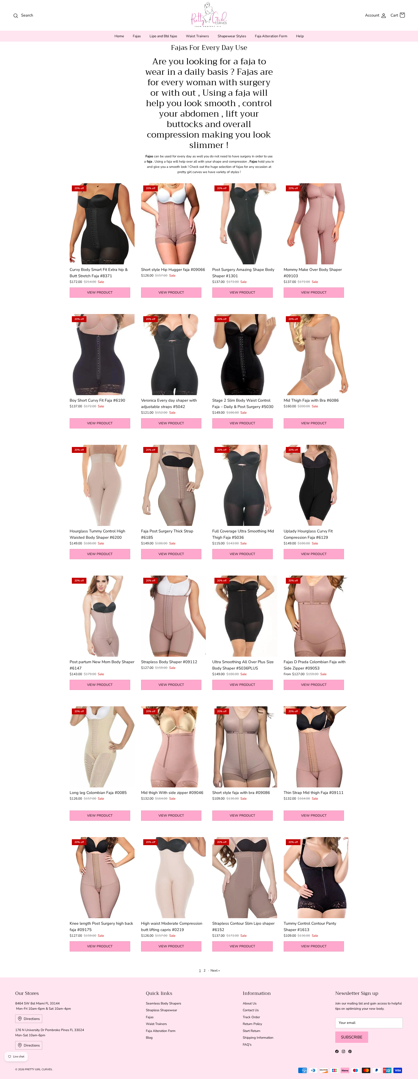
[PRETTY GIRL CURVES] (209, 14)
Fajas (137, 36)
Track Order (251, 1017)
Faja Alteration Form (271, 36)
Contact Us (251, 1010)
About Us (249, 1003)
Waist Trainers (197, 36)
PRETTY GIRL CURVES (38, 1069)
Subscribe (351, 1037)
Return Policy (252, 1024)
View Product (100, 292)
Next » (215, 970)
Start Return (251, 1031)
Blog (149, 1037)
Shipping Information (258, 1037)
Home (119, 36)
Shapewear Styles (232, 36)
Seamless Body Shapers (163, 1003)
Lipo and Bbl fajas (163, 36)
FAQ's (247, 1044)
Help (300, 36)
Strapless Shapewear (161, 1010)
